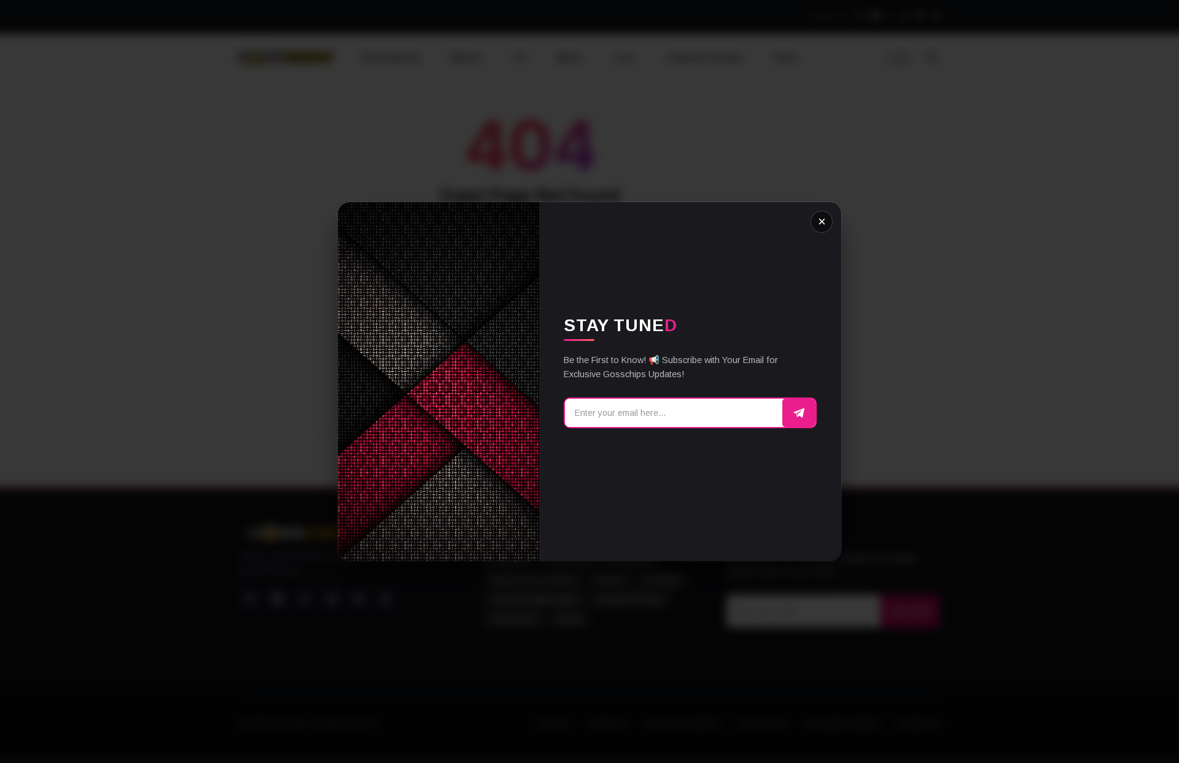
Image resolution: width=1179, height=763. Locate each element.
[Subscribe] (798, 413)
